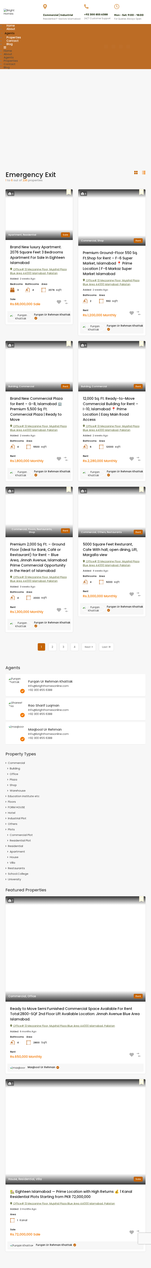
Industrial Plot (17, 818)
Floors (12, 802)
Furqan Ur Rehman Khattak (52, 314)
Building (15, 768)
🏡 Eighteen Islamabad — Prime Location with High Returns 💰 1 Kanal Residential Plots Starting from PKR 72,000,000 (71, 1194)
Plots (11, 829)
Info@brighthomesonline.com (48, 686)
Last (105, 647)
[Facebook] (106, 46)
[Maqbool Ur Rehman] (16, 727)
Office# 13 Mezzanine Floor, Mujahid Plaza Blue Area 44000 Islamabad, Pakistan (38, 271)
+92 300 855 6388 (96, 14)
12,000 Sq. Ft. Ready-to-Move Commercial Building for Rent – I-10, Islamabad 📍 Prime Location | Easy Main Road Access (110, 409)
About (10, 29)
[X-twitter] (121, 46)
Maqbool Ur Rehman (45, 729)
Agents (9, 57)
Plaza (13, 779)
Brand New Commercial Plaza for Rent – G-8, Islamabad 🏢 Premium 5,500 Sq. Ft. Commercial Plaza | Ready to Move (36, 409)
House (14, 857)
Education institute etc (23, 796)
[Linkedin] (128, 46)
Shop (13, 785)
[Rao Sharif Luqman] (16, 706)
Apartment (17, 851)
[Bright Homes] (11, 14)
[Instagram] (113, 46)
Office (14, 774)
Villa (12, 863)
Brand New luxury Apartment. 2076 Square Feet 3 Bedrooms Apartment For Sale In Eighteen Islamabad (37, 255)
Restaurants (16, 868)
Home (8, 51)
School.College (18, 874)
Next (88, 647)
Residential (15, 846)
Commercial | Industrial (58, 15)
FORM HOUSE (16, 807)
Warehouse (18, 790)
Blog (9, 44)
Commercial (16, 763)
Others (12, 824)
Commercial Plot (21, 835)
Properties (11, 61)
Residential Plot (20, 840)
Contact (9, 64)
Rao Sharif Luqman (43, 705)
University (14, 879)
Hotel (11, 813)
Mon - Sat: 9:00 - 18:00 (129, 15)
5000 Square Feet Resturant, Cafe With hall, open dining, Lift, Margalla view (110, 549)
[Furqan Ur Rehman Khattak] (16, 682)
